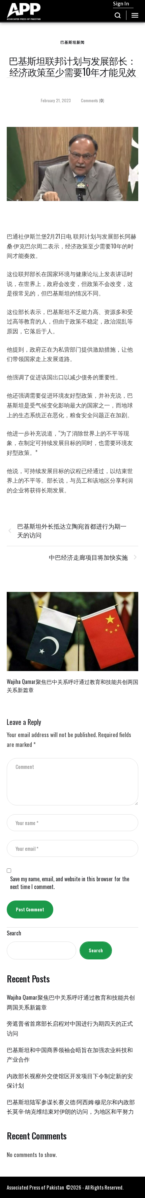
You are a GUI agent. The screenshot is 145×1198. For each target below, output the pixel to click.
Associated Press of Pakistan (35, 1187)
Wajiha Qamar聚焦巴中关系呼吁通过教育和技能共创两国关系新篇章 (72, 685)
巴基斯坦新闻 (72, 42)
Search (14, 933)
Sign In (121, 4)
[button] (118, 15)
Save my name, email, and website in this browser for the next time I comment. (69, 883)
